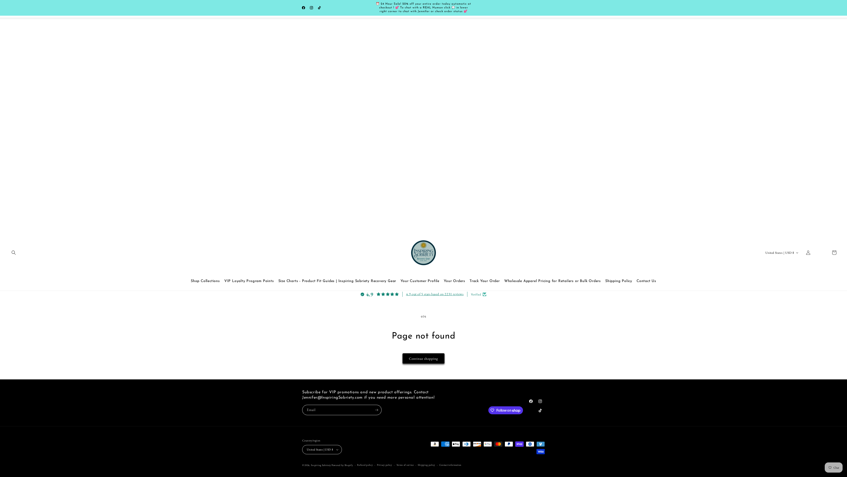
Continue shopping (423, 358)
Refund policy (365, 464)
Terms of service (405, 464)
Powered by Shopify (342, 465)
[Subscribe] (376, 410)
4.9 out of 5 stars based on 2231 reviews (435, 294)
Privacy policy (384, 464)
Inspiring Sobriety (321, 465)
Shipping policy (426, 464)
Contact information (450, 464)
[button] (14, 252)
